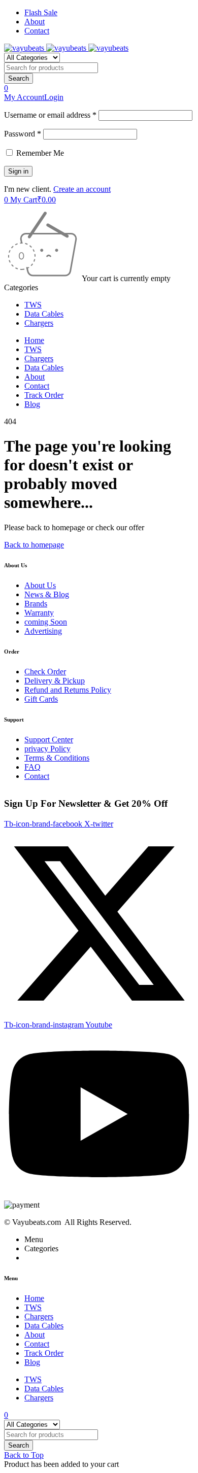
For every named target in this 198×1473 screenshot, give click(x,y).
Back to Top (24, 1455)
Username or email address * (50, 115)
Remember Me (39, 153)
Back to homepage (34, 544)
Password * (22, 133)
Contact (36, 30)
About (34, 21)
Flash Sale (40, 12)
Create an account (82, 189)
